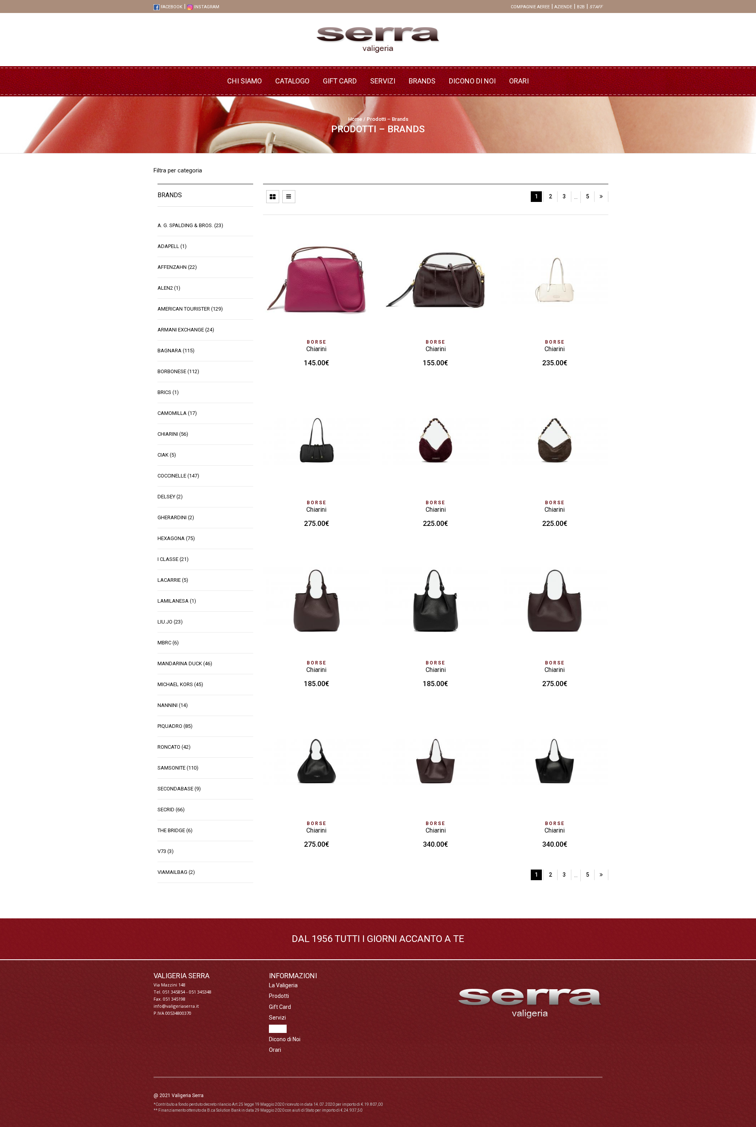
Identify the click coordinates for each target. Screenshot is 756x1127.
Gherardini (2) (176, 517)
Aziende (563, 6)
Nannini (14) (173, 705)
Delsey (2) (170, 497)
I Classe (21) (173, 559)
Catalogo (292, 81)
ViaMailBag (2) (176, 872)
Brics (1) (168, 392)
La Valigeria (283, 985)
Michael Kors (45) (180, 684)
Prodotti (279, 996)
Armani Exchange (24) (186, 330)
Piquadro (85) (175, 726)
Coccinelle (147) (178, 476)
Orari (519, 81)
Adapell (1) (172, 246)
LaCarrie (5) (173, 580)
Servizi (382, 81)
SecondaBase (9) (179, 789)
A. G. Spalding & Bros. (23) (190, 225)
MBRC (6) (168, 643)
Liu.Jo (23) (170, 622)
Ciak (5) (167, 455)
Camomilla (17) (177, 413)
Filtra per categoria (178, 170)
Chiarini (316, 349)
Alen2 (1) (169, 288)
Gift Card (340, 81)
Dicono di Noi (472, 81)
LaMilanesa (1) (177, 601)
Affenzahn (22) (177, 267)
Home (355, 119)
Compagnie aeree (530, 6)
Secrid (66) (171, 809)
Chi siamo (244, 81)
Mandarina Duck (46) (185, 663)
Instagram (206, 6)
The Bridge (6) (175, 830)
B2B (581, 6)
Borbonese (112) (178, 371)
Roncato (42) (174, 747)
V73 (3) (166, 851)
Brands (422, 81)
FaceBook (170, 6)
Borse (316, 342)
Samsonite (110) (178, 768)
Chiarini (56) (173, 434)
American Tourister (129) (190, 309)
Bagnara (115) (176, 350)
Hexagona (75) (176, 538)
